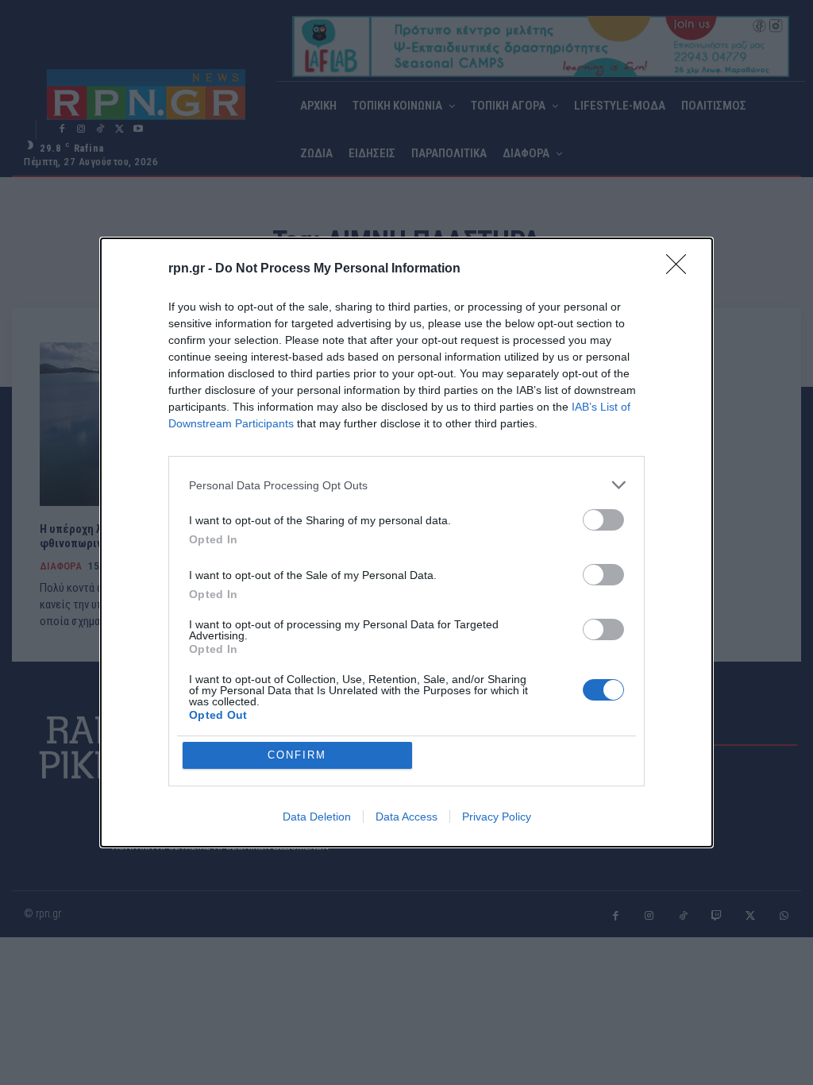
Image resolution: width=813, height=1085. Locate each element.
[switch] (603, 520)
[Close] (681, 269)
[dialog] (406, 542)
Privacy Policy (496, 816)
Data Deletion (317, 816)
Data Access (406, 816)
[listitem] (406, 485)
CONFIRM (297, 755)
